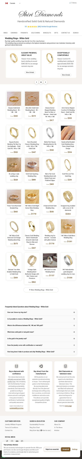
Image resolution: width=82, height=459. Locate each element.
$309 (14, 278)
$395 (68, 118)
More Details (30, 72)
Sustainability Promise (37, 424)
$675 (14, 243)
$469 (50, 184)
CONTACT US (65, 33)
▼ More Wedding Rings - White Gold (41, 290)
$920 (14, 152)
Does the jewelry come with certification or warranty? (24, 345)
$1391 (68, 241)
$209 (68, 180)
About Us (57, 424)
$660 (14, 212)
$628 (14, 180)
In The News (58, 427)
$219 (32, 116)
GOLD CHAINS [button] (35, 33)
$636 (50, 212)
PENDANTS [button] (24, 33)
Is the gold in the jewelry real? (17, 339)
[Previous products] (36, 82)
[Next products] (45, 82)
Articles (56, 430)
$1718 (32, 214)
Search (75, 33)
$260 (14, 116)
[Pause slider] (41, 82)
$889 (32, 180)
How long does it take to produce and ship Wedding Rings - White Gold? (30, 352)
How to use (46, 430)
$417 (50, 120)
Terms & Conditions (11, 427)
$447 (32, 152)
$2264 (68, 214)
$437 (32, 248)
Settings (74, 449)
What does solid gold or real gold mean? (20, 332)
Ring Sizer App (34, 430)
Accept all (66, 449)
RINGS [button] (6, 33)
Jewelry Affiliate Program (13, 424)
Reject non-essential (52, 449)
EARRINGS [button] (14, 33)
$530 (50, 150)
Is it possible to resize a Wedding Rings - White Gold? (24, 319)
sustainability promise (16, 408)
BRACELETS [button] (47, 33)
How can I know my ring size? (17, 312)
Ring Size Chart (35, 427)
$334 (68, 152)
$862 (32, 282)
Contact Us (8, 430)
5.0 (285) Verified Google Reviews (41, 27)
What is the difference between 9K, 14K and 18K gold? (25, 325)
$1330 (68, 278)
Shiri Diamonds (40, 14)
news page (68, 406)
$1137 (50, 275)
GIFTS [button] (56, 33)
